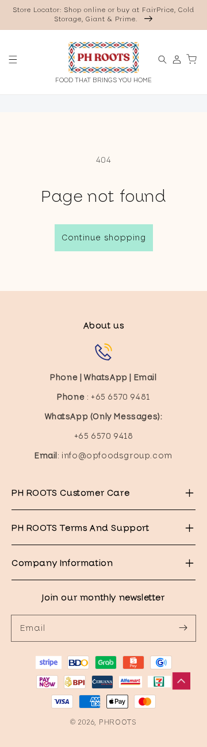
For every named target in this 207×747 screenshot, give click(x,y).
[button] (13, 59)
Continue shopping (104, 237)
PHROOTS (118, 722)
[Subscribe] (182, 628)
